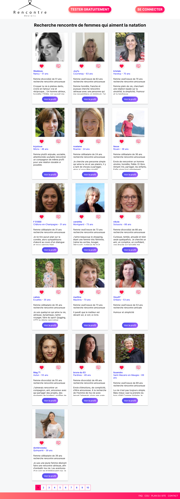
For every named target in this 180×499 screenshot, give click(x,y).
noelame (77, 146)
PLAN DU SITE (158, 495)
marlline (77, 297)
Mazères (77, 299)
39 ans (49, 450)
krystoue (37, 146)
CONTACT (173, 495)
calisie (36, 297)
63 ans (89, 73)
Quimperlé (38, 450)
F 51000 (37, 221)
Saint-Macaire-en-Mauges (126, 375)
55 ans (44, 375)
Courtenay (78, 73)
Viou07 (116, 297)
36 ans (125, 149)
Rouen (116, 149)
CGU (147, 495)
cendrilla (77, 221)
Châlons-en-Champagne (45, 224)
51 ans (45, 73)
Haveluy (117, 73)
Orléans (117, 299)
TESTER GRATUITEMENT (90, 9)
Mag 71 (36, 372)
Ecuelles (37, 299)
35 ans (47, 299)
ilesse (116, 146)
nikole (116, 221)
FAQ (141, 495)
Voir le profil (50, 99)
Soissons (117, 224)
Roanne (77, 149)
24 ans (86, 149)
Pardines (77, 375)
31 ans (63, 224)
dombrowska (40, 447)
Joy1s (76, 71)
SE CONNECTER (149, 9)
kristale (117, 71)
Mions (36, 149)
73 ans (89, 224)
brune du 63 (79, 372)
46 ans (45, 149)
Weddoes (38, 71)
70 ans (127, 73)
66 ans (127, 224)
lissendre (118, 372)
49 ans (87, 375)
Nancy (36, 73)
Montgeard (78, 224)
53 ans (126, 299)
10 (88, 487)
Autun (36, 375)
